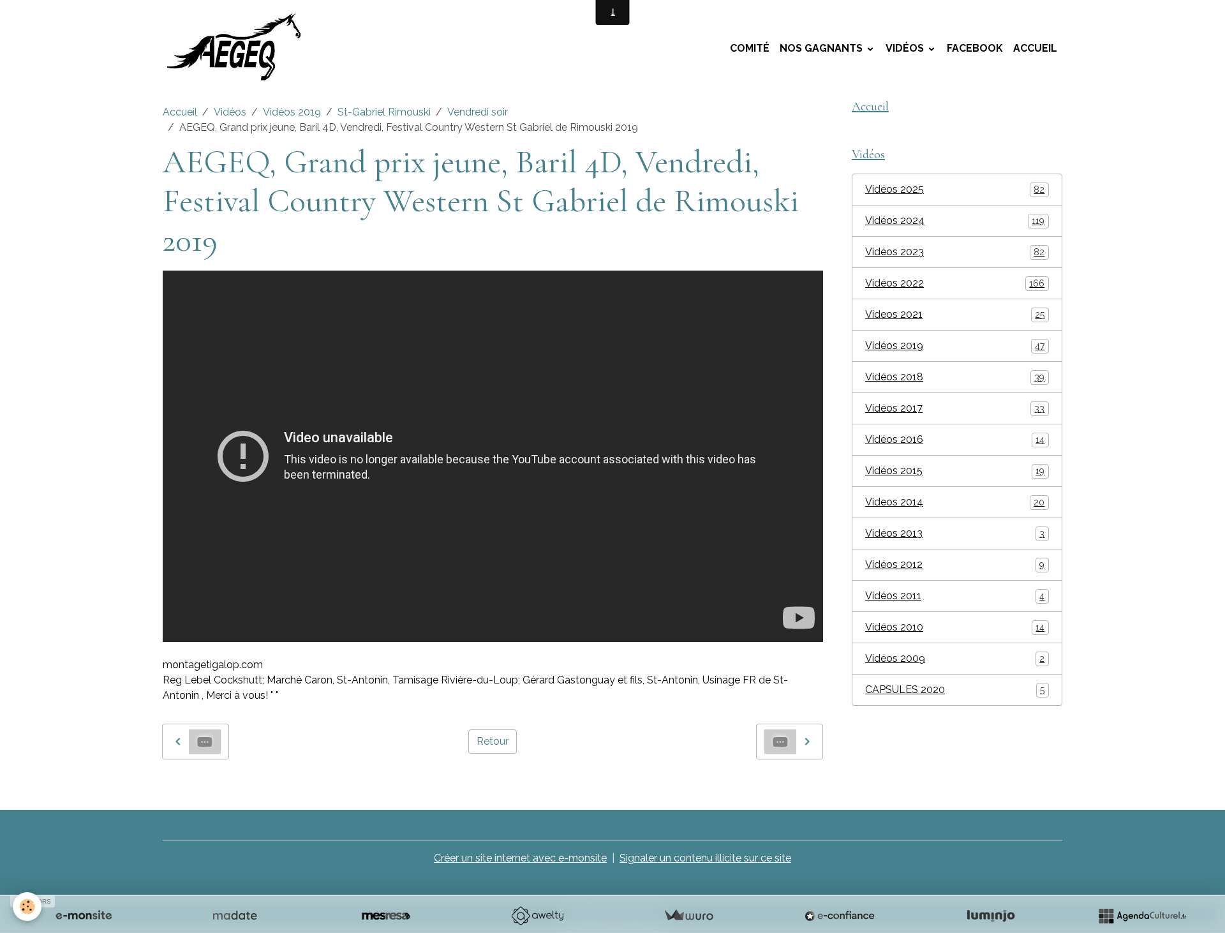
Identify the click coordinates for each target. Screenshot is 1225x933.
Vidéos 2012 (954, 564)
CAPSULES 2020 (954, 689)
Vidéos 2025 (954, 189)
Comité (749, 48)
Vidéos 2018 (954, 377)
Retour (493, 741)
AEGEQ (266, 788)
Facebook (975, 48)
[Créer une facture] (688, 915)
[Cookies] (27, 906)
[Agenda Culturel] (1142, 915)
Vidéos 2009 (954, 658)
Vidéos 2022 (954, 283)
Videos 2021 (954, 314)
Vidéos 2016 (954, 439)
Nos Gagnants (822, 48)
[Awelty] (537, 915)
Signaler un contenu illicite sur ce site (705, 858)
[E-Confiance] (839, 915)
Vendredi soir (477, 112)
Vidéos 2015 (954, 471)
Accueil (1035, 48)
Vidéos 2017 (954, 408)
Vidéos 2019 (292, 112)
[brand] (241, 48)
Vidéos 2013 (954, 533)
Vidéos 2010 (954, 627)
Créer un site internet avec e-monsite (520, 858)
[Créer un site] (83, 915)
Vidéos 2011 (954, 596)
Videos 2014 (954, 502)
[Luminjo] (991, 915)
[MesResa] (386, 915)
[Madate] (235, 915)
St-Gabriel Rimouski (384, 112)
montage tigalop (202, 788)
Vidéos (906, 48)
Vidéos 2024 (954, 220)
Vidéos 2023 (954, 252)
